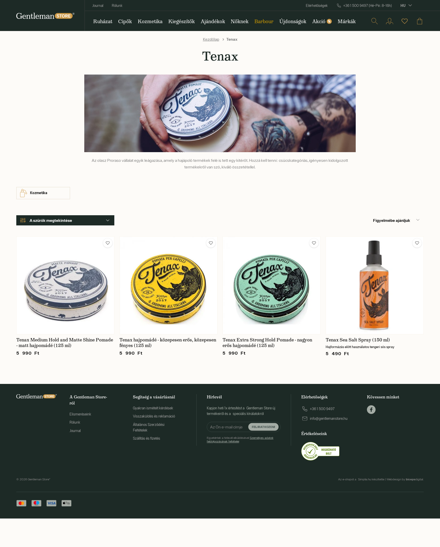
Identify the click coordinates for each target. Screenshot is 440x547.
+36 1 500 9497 (322, 409)
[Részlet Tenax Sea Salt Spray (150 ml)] (375, 285)
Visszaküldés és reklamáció (154, 416)
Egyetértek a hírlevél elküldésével (240, 439)
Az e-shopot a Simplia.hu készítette (361, 479)
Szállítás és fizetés (146, 438)
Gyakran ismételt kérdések (153, 408)
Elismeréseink (80, 414)
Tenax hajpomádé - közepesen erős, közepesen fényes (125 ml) (167, 343)
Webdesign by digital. (405, 479)
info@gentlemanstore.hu (329, 418)
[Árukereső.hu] (320, 451)
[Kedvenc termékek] (405, 21)
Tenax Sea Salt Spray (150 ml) (358, 340)
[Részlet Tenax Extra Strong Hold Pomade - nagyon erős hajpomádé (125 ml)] (272, 285)
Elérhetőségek (317, 6)
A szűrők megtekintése (51, 220)
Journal (97, 6)
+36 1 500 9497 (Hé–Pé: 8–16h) (367, 6)
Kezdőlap (211, 39)
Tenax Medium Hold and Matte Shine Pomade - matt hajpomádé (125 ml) (64, 343)
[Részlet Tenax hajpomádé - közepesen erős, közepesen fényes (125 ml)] (168, 285)
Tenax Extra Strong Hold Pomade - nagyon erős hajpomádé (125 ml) (267, 343)
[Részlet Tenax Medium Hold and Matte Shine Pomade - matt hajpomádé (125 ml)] (65, 285)
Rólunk (117, 6)
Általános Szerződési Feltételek (148, 427)
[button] (107, 243)
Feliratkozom (263, 426)
